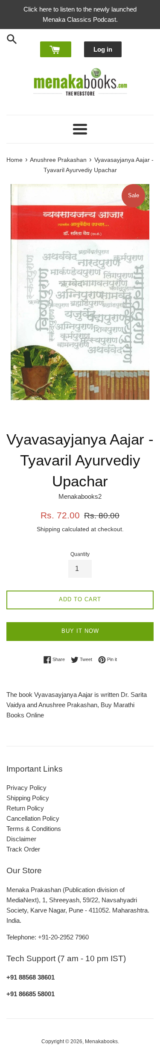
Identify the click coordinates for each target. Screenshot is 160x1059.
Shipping (48, 529)
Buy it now (80, 631)
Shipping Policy (27, 798)
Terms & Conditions (33, 828)
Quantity (80, 554)
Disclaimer (21, 839)
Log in (102, 49)
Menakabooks (101, 1041)
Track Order (23, 849)
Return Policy (25, 808)
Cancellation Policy (32, 818)
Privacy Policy (26, 787)
